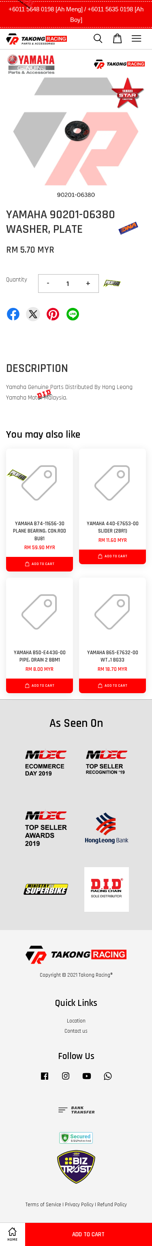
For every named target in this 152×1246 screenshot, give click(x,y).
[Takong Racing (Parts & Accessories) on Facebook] (44, 1080)
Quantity (16, 280)
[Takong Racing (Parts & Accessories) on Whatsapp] (107, 1080)
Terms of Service (43, 1204)
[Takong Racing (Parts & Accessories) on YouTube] (86, 1080)
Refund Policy (112, 1204)
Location (76, 1021)
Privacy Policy (79, 1204)
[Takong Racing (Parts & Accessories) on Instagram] (65, 1080)
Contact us (76, 1031)
